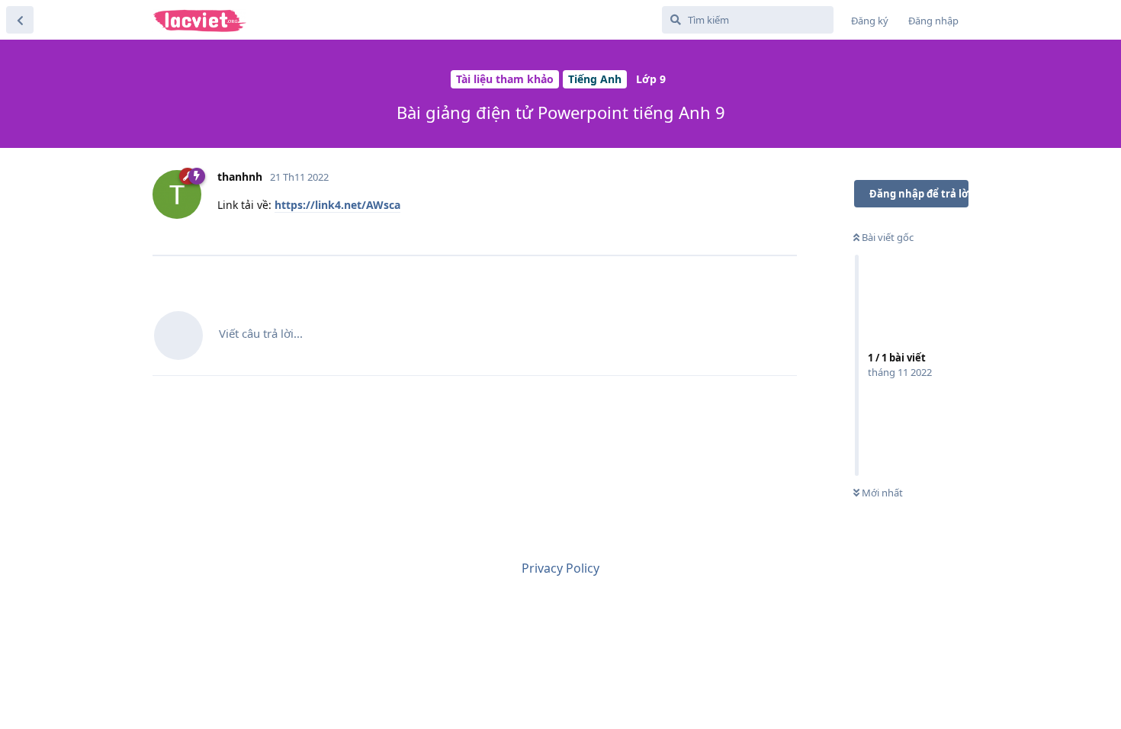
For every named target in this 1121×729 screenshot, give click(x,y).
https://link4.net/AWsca (337, 205)
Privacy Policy (560, 568)
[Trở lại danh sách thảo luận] (20, 20)
